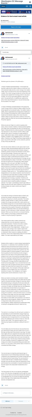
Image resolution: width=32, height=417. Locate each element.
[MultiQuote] (2, 47)
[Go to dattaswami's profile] (2, 33)
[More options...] (29, 34)
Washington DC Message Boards (12, 2)
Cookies (19, 412)
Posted (11, 34)
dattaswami (5, 20)
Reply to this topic (16, 27)
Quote (6, 47)
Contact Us (13, 412)
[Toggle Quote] (3, 63)
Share (8, 401)
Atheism (13, 22)
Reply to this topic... (9, 393)
